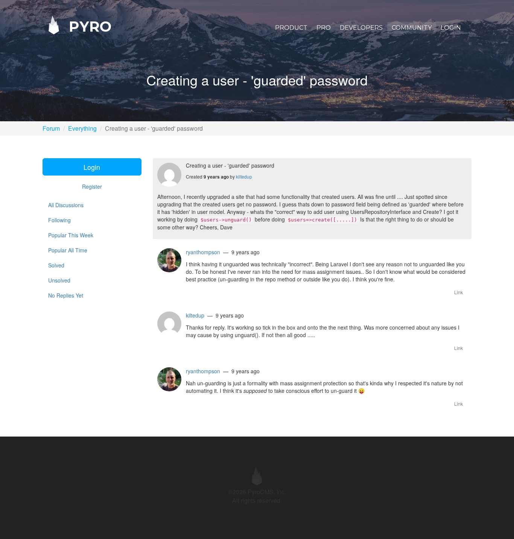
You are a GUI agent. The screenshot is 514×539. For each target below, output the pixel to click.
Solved (56, 265)
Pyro (88, 26)
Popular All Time (67, 250)
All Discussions (66, 205)
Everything (82, 128)
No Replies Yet (65, 295)
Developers (361, 27)
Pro (323, 27)
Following (59, 220)
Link (458, 292)
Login (451, 27)
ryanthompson (203, 252)
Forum (51, 128)
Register (92, 186)
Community (412, 27)
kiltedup (244, 176)
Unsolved (59, 280)
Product (291, 27)
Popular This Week (70, 235)
